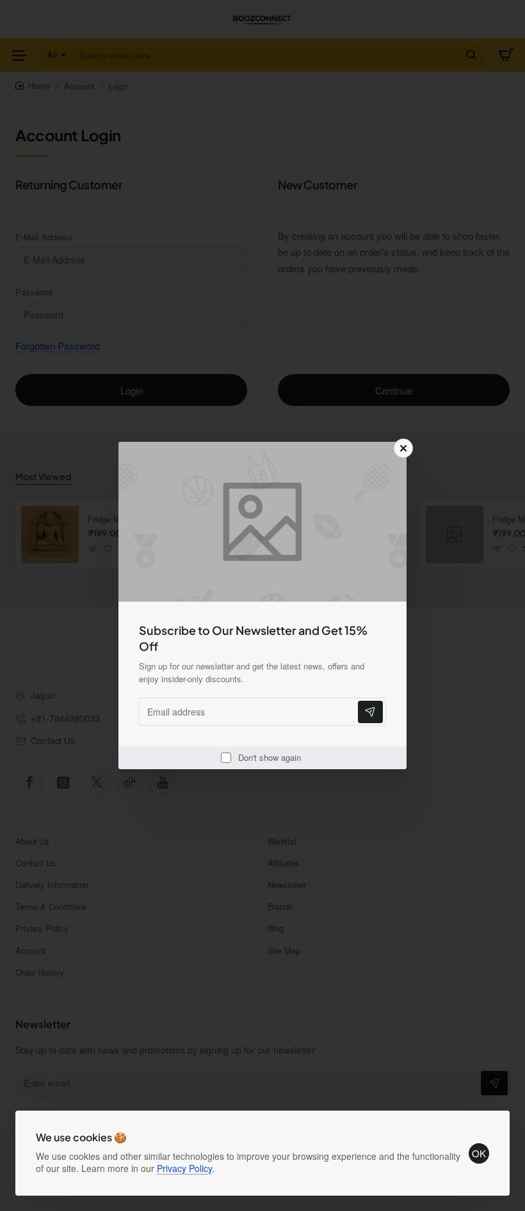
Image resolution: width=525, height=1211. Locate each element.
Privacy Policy (184, 1168)
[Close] (403, 448)
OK (479, 1153)
